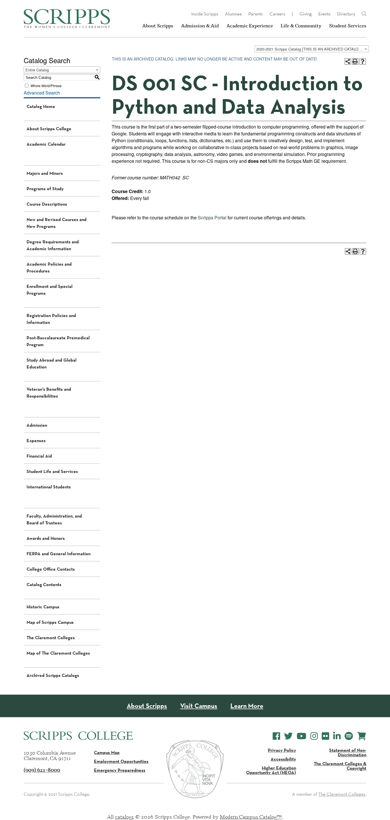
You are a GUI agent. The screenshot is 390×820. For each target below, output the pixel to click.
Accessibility (283, 759)
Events (324, 14)
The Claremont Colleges (51, 637)
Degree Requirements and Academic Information (53, 245)
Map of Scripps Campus (50, 622)
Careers (277, 14)
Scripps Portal (212, 217)
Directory (346, 14)
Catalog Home (41, 106)
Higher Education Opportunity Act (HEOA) (271, 770)
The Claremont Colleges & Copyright (340, 765)
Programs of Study (45, 188)
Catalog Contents (44, 584)
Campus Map (107, 752)
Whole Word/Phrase (46, 85)
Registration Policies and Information (51, 318)
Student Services (347, 26)
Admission (37, 425)
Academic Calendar (46, 144)
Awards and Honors (46, 538)
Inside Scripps (204, 14)
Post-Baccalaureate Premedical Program (58, 341)
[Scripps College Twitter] (288, 736)
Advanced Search (42, 92)
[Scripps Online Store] (361, 736)
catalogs (124, 816)
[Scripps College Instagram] (314, 736)
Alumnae (233, 14)
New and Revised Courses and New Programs (57, 222)
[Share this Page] (348, 61)
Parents (255, 14)
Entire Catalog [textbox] (37, 70)
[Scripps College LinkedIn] (337, 736)
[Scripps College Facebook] (276, 736)
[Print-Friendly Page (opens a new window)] (355, 61)
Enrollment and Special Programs (50, 289)
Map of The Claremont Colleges (58, 653)
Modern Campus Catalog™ (251, 816)
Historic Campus (43, 607)
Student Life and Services (52, 471)
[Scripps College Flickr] (325, 736)
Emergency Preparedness (119, 770)
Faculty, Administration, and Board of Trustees (54, 519)
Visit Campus (198, 705)
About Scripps (157, 26)
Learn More (246, 705)
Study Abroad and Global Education (52, 363)
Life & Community (301, 26)
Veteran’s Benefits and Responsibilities (49, 392)
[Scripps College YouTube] (301, 736)
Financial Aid (39, 456)
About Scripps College (49, 128)
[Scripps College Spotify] (349, 736)
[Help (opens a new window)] (362, 61)
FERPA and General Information (59, 553)
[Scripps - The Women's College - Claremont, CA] (67, 18)
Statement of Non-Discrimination (347, 752)
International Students (49, 487)
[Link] (364, 14)
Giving (305, 14)
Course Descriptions (47, 204)
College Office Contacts (51, 569)
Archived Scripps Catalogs (53, 675)
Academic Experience (249, 26)
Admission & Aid (200, 26)
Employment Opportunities (121, 761)
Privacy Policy (282, 750)
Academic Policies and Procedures (49, 267)
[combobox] (312, 48)
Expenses (36, 440)
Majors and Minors (45, 173)
